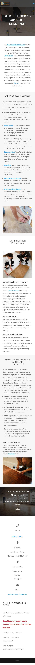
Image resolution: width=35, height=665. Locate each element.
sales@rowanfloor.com (17, 594)
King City (17, 579)
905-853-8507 (17, 536)
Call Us (17, 509)
